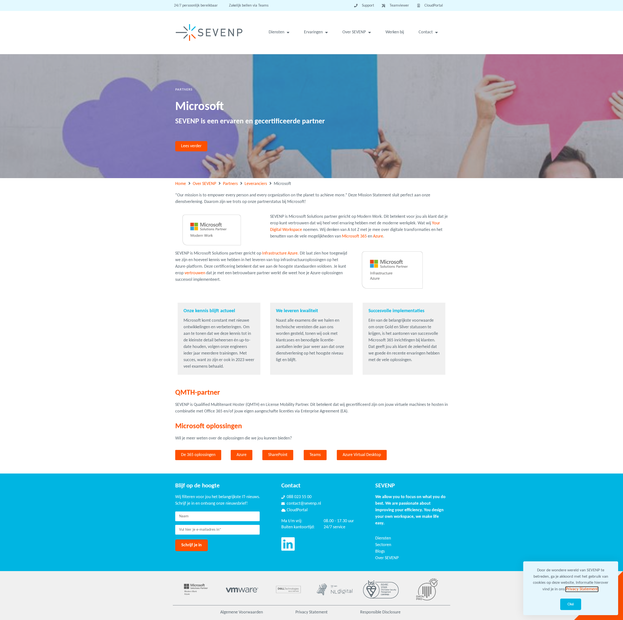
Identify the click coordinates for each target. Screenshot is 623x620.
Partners (230, 184)
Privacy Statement (311, 612)
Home (180, 184)
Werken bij (394, 32)
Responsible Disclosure (380, 612)
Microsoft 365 (354, 236)
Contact (426, 32)
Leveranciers (256, 184)
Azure (378, 236)
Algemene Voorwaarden (241, 612)
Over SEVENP (354, 32)
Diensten (276, 32)
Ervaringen (313, 32)
